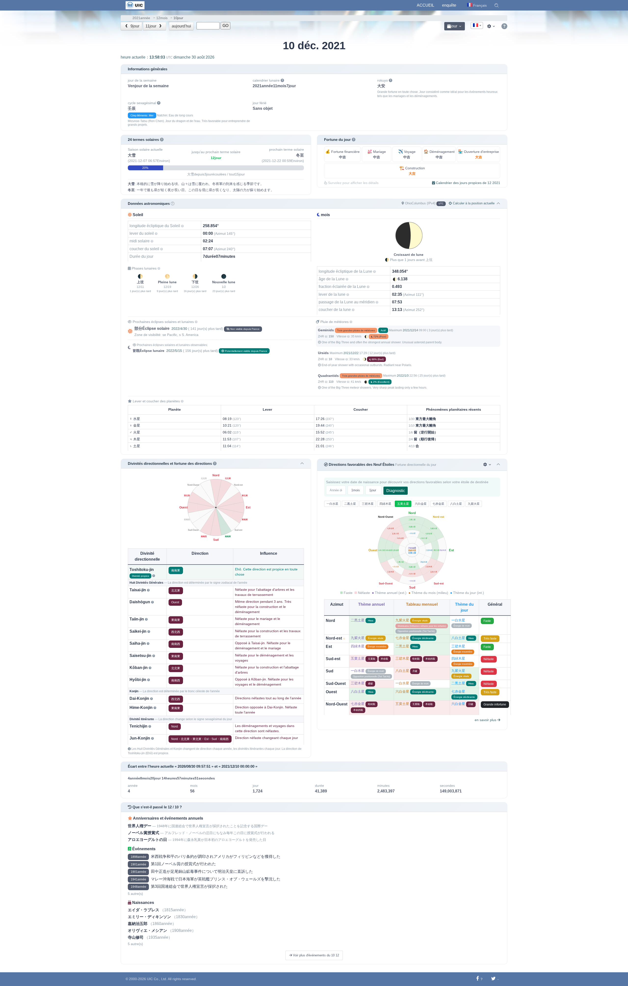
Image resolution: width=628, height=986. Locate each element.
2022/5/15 (174, 351)
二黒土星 (350, 503)
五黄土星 (403, 503)
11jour (151, 26)
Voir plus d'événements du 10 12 (315, 955)
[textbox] (477, 25)
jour (454, 26)
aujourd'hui (181, 26)
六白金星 (421, 503)
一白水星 (332, 503)
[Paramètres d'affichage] (491, 26)
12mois (162, 18)
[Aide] (504, 26)
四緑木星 (385, 503)
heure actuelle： (167, 57)
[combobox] (477, 25)
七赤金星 (438, 503)
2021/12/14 (410, 330)
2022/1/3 (403, 375)
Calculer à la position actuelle (473, 203)
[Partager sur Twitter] (493, 979)
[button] (496, 5)
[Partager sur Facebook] (477, 979)
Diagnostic (395, 491)
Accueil (425, 5)
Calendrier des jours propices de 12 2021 (467, 183)
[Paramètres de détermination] (488, 464)
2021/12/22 (351, 353)
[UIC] (135, 4)
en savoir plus (486, 720)
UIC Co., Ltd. (157, 979)
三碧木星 (368, 503)
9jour (134, 26)
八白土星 (456, 503)
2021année (141, 18)
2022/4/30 (179, 329)
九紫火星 (474, 503)
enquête (449, 5)
